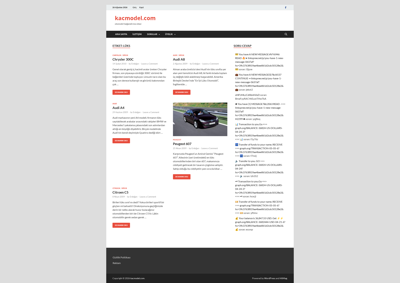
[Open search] (286, 34)
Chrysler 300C (123, 59)
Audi (175, 55)
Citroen (116, 188)
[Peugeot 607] (200, 119)
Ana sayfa (121, 34)
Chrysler (116, 55)
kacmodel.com (135, 18)
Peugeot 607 (182, 144)
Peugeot (177, 140)
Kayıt (141, 7)
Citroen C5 (120, 192)
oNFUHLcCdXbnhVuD (247, 94)
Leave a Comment (149, 63)
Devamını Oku (120, 91)
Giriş (135, 7)
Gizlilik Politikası (121, 257)
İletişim (137, 34)
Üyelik (169, 34)
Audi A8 (179, 59)
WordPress (269, 278)
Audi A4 (118, 108)
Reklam (117, 262)
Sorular (152, 34)
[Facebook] (286, 7)
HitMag (283, 278)
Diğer (125, 55)
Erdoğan (135, 63)
